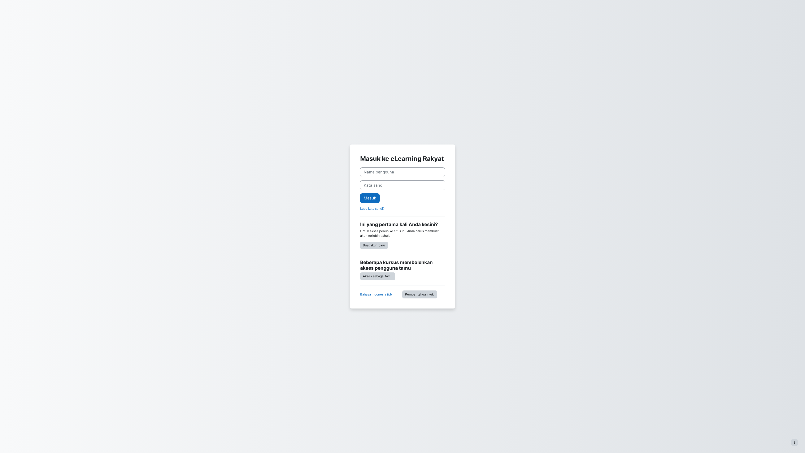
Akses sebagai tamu (377, 276)
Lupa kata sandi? (372, 209)
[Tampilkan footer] (794, 442)
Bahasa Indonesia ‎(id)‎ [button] (376, 294)
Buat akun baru (374, 245)
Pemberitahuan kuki (420, 294)
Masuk (370, 198)
